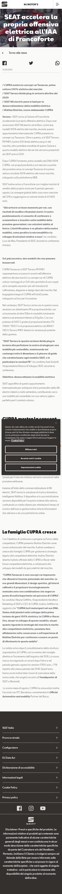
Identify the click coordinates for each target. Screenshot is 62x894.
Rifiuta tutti (31, 449)
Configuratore (10, 747)
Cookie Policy (9, 787)
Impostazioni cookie (31, 467)
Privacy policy (10, 797)
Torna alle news (18, 52)
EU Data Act (8, 757)
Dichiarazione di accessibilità (18, 767)
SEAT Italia (8, 727)
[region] (31, 447)
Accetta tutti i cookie (31, 458)
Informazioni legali (12, 777)
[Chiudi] (55, 422)
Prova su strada (10, 737)
